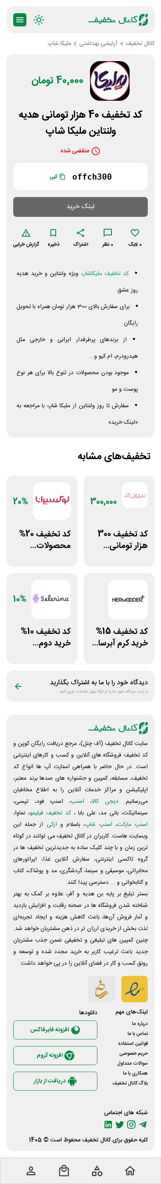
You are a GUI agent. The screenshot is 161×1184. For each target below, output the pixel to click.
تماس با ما (138, 1034)
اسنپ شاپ (98, 825)
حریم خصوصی (133, 1053)
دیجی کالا (105, 802)
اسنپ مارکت (132, 825)
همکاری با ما (135, 1073)
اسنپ (77, 802)
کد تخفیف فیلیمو (50, 813)
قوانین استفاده (133, 1043)
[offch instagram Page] (131, 1124)
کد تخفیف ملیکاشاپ (105, 274)
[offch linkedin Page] (108, 1124)
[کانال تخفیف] (118, 19)
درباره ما (140, 1024)
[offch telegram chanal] (143, 1124)
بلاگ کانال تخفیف (130, 1083)
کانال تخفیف (96, 1140)
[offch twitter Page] (120, 1124)
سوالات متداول (132, 1063)
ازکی (52, 825)
